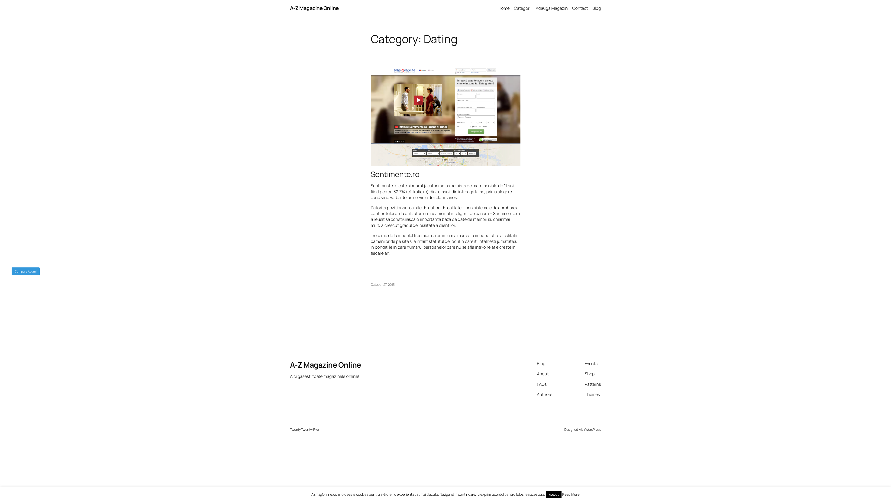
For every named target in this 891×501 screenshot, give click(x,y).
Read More (571, 494)
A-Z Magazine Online (314, 8)
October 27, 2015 (383, 284)
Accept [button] (554, 494)
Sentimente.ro (395, 174)
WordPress (593, 429)
